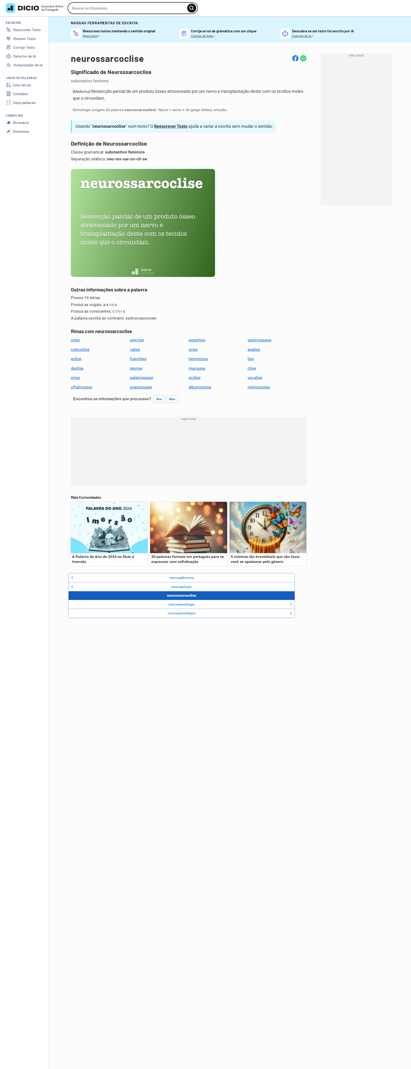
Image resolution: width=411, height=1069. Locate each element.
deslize (77, 368)
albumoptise (200, 387)
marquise (197, 368)
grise (193, 349)
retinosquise (259, 387)
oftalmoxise (81, 387)
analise (254, 349)
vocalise (255, 377)
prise (75, 377)
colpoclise (80, 349)
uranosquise (141, 387)
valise (135, 349)
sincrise (137, 340)
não (172, 399)
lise (251, 358)
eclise (76, 358)
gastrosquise (259, 340)
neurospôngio (181, 587)
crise (75, 340)
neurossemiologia (181, 604)
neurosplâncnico (181, 578)
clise (252, 368)
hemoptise (198, 358)
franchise (138, 358)
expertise (197, 340)
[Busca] (191, 8)
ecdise (195, 377)
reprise (136, 368)
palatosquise (141, 377)
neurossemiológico (182, 613)
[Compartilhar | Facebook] (295, 58)
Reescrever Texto (170, 126)
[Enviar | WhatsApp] (303, 58)
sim (159, 399)
